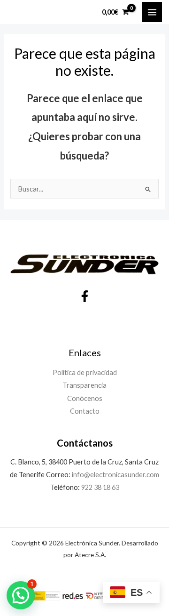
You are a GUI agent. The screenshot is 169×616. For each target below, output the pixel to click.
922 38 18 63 (100, 487)
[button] (21, 595)
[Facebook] (85, 296)
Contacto (85, 411)
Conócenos (84, 398)
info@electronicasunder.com (114, 475)
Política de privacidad (85, 372)
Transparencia (84, 385)
